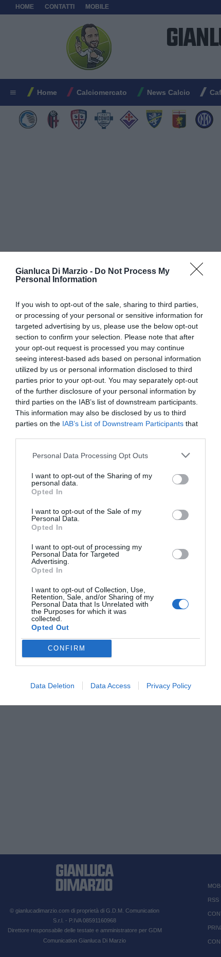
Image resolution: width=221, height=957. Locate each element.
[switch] (180, 479)
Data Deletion (52, 686)
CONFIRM (67, 648)
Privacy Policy (168, 686)
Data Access (110, 686)
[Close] (200, 272)
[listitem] (110, 455)
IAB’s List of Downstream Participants (122, 423)
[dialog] (110, 478)
